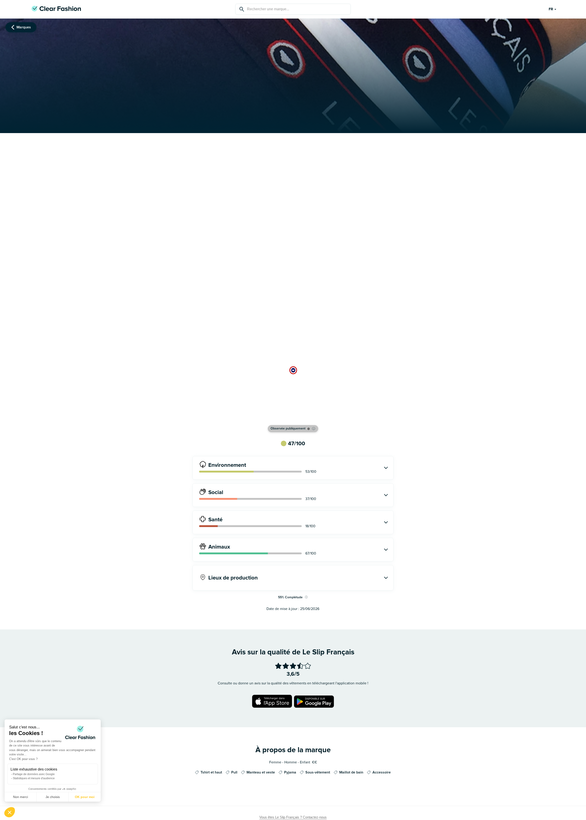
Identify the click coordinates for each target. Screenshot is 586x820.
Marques (23, 27)
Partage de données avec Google (34, 774)
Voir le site (293, 415)
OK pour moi (85, 797)
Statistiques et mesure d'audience (34, 778)
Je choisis (53, 797)
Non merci (20, 797)
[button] (9, 812)
